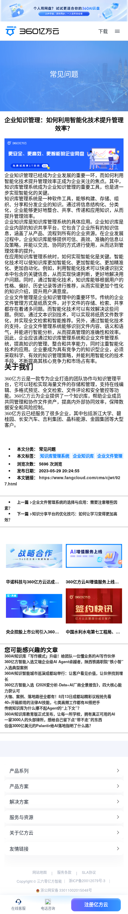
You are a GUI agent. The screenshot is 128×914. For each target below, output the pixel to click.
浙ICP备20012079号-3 (87, 880)
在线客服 (18, 908)
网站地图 (39, 872)
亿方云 (19, 378)
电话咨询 (48, 908)
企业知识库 (83, 456)
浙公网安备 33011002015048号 (66, 890)
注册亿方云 (96, 904)
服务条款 (64, 872)
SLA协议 (89, 872)
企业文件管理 (109, 456)
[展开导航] (117, 31)
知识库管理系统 (54, 456)
